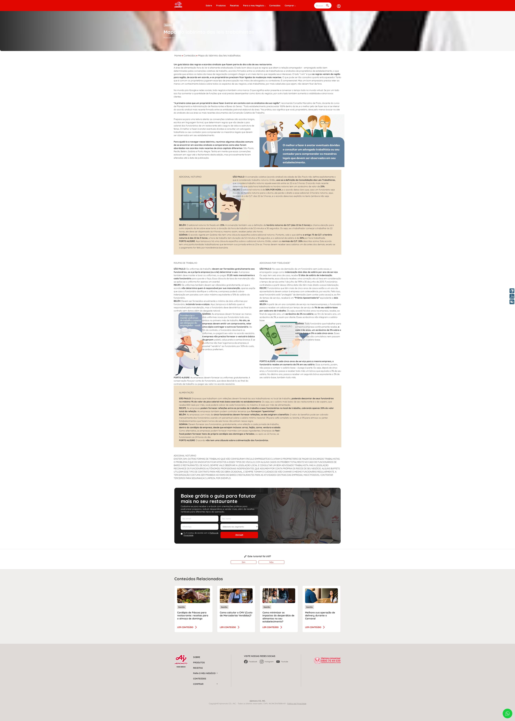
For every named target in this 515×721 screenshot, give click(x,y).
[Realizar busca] (327, 6)
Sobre (209, 5)
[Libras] (512, 290)
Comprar (289, 5)
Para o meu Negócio (253, 5)
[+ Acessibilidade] (512, 301)
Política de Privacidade (296, 703)
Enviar (239, 535)
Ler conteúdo (185, 627)
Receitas (234, 5)
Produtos (221, 5)
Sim (243, 562)
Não (271, 562)
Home (177, 55)
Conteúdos (274, 5)
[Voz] (512, 296)
